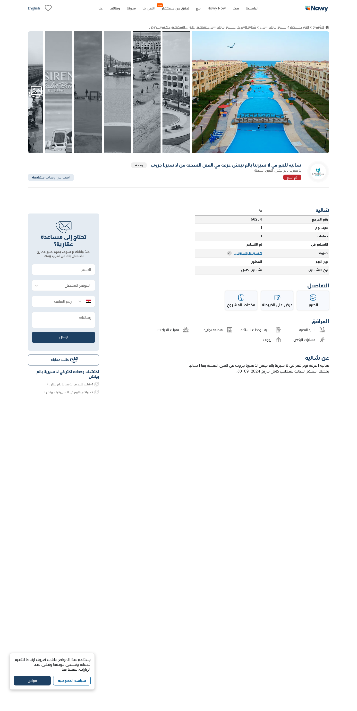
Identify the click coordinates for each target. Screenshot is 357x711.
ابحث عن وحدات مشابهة (51, 177)
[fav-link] (48, 8)
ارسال (63, 337)
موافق (32, 680)
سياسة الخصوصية (72, 680)
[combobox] (68, 285)
